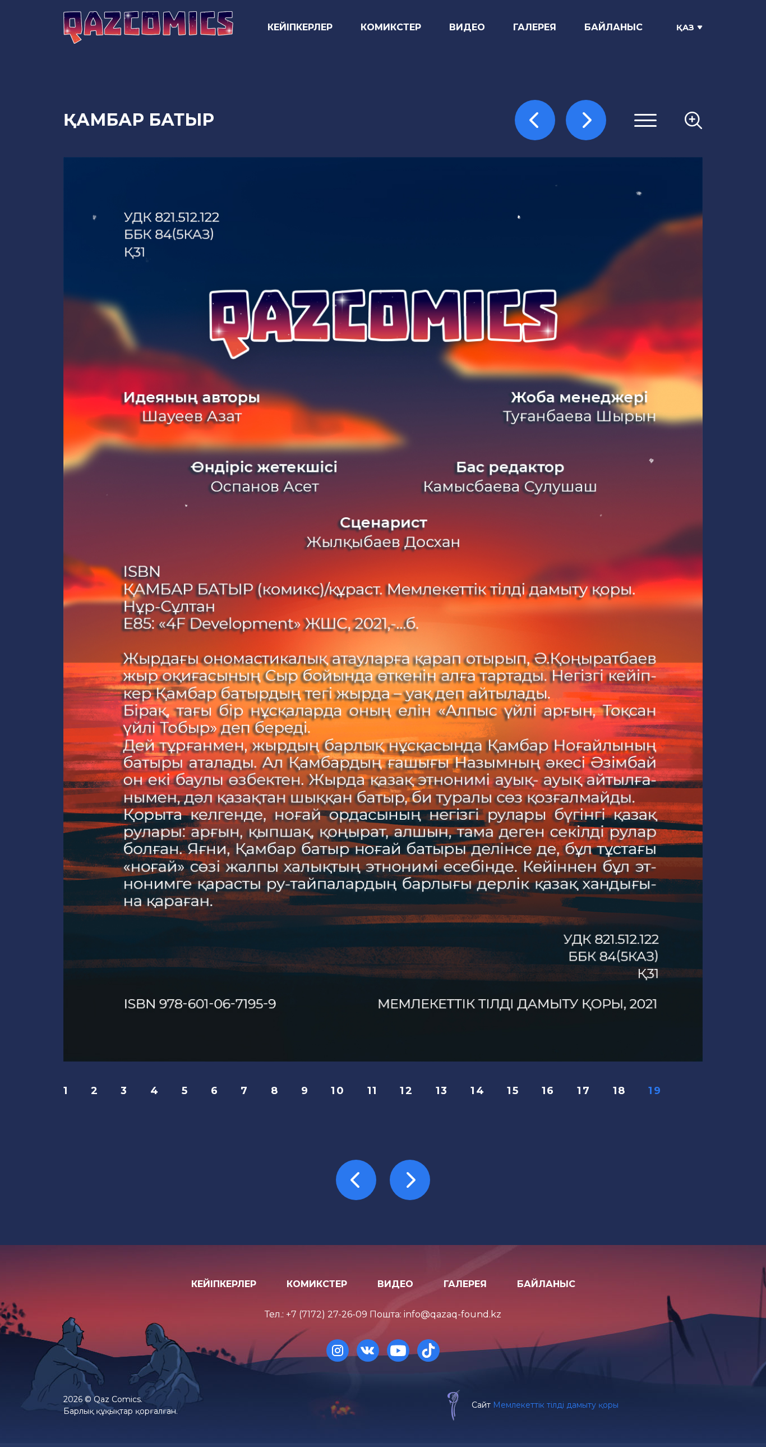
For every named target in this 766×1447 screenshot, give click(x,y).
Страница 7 (560, 245)
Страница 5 (560, 218)
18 (619, 1091)
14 (477, 1091)
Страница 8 (561, 259)
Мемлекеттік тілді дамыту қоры (556, 1405)
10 (338, 1091)
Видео (467, 27)
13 (442, 1091)
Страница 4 (561, 204)
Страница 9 (560, 272)
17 (583, 1091)
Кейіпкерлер (300, 27)
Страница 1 (559, 164)
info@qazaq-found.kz (452, 1314)
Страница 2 (560, 177)
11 (372, 1091)
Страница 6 (560, 231)
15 (513, 1091)
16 (548, 1091)
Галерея (534, 27)
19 (655, 1091)
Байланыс (613, 27)
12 (406, 1091)
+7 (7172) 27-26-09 (326, 1314)
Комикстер (391, 27)
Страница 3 (560, 191)
